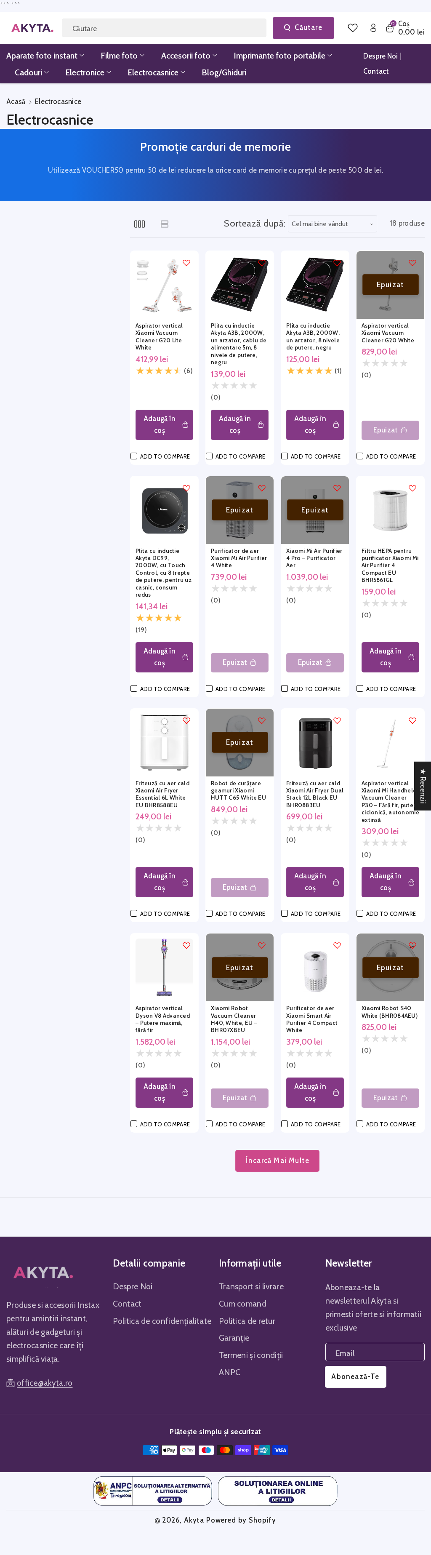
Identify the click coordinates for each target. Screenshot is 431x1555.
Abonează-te (355, 1376)
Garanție (234, 1338)
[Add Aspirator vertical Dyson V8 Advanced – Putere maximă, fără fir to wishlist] (186, 945)
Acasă (16, 101)
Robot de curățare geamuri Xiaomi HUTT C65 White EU (238, 790)
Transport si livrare (251, 1286)
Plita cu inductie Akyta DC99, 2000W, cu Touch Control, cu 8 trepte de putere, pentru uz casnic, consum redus (164, 572)
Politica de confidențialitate (162, 1321)
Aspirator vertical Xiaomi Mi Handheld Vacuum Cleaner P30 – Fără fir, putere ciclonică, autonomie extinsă (390, 801)
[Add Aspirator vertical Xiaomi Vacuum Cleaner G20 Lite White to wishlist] (186, 262)
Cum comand (242, 1304)
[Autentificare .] (373, 28)
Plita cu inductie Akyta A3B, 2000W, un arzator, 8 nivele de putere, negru (313, 336)
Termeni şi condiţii (251, 1355)
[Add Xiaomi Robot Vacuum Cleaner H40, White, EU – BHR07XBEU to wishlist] (261, 945)
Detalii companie (149, 1263)
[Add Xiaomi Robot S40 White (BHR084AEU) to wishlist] (412, 945)
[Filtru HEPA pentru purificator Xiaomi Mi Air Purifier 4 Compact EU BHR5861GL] (390, 510)
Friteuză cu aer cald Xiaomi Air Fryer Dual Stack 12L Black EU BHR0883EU (314, 794)
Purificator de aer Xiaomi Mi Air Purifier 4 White (239, 558)
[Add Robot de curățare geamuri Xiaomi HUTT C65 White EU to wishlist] (261, 720)
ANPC (229, 1372)
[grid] (139, 223)
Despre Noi (133, 1286)
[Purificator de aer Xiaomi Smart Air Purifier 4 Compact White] (315, 967)
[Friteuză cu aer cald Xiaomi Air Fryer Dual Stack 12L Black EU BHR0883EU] (315, 742)
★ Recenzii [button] (423, 785)
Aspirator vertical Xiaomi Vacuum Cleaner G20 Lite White (159, 336)
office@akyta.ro (45, 1383)
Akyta (194, 1520)
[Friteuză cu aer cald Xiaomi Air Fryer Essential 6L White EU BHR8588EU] (164, 742)
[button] (405, 28)
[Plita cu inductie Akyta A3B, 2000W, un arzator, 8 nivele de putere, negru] (315, 285)
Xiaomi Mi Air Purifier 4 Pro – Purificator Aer (314, 558)
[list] (164, 223)
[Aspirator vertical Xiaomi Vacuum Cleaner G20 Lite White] (164, 285)
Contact (127, 1304)
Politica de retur (247, 1321)
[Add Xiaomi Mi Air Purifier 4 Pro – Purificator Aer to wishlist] (337, 488)
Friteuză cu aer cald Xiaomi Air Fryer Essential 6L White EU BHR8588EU (162, 794)
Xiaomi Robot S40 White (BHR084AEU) (390, 1012)
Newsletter (348, 1263)
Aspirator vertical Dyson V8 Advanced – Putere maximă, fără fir (163, 1019)
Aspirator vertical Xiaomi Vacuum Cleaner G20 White (388, 333)
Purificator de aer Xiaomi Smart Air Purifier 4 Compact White (312, 1019)
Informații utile (250, 1263)
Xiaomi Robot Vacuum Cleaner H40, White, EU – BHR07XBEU (234, 1019)
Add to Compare (165, 456)
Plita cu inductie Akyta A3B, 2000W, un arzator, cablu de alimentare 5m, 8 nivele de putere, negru (238, 343)
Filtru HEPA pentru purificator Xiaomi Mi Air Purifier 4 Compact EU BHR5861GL (390, 565)
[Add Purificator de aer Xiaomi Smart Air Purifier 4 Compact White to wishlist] (337, 945)
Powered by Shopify (241, 1520)
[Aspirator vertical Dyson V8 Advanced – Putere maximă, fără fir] (164, 967)
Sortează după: (255, 223)
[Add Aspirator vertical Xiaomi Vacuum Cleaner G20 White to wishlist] (412, 262)
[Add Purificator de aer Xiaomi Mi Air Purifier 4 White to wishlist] (261, 488)
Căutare (308, 27)
